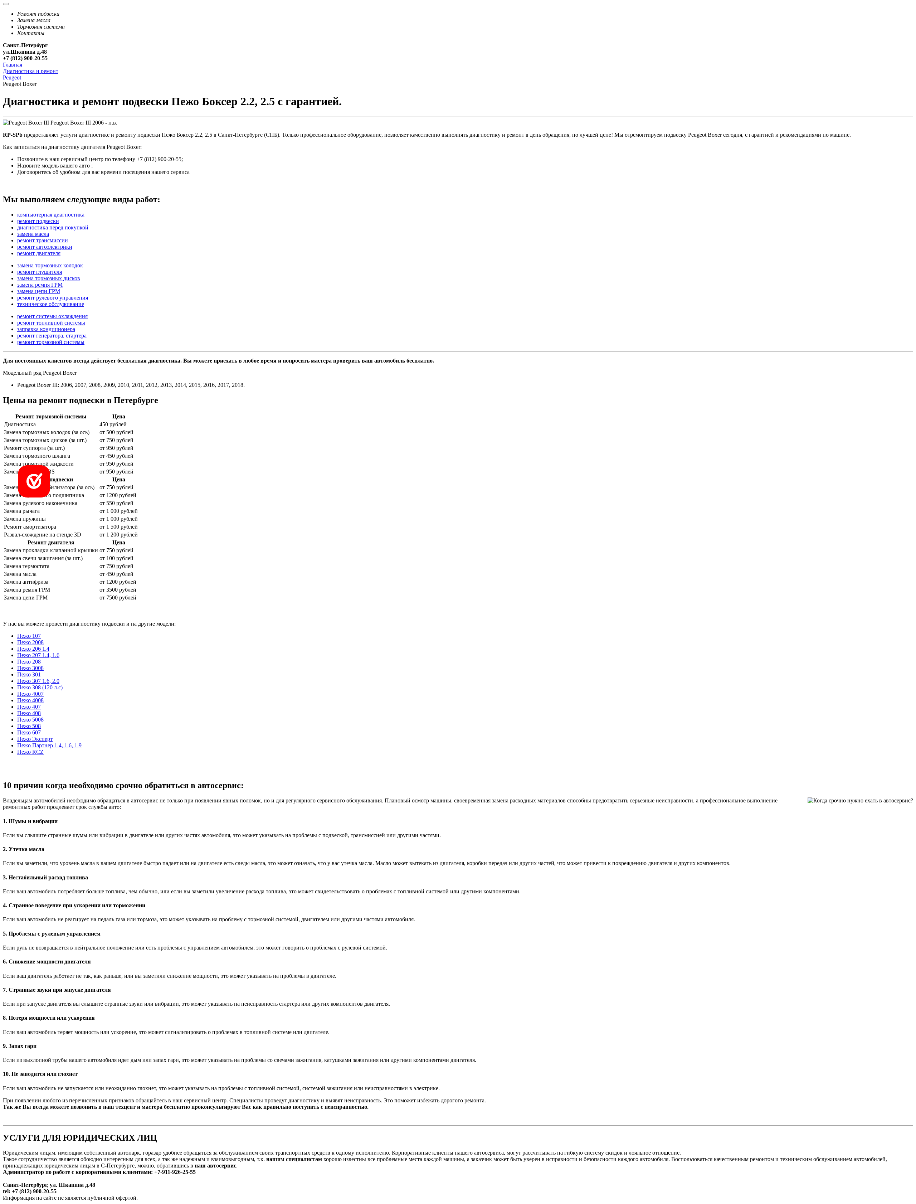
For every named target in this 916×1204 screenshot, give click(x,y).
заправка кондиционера (46, 329)
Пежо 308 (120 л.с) (40, 687)
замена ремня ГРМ (40, 285)
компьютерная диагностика (50, 215)
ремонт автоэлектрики (44, 247)
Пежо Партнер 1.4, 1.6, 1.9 (49, 745)
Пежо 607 (29, 732)
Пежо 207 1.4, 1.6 (38, 655)
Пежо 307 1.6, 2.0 (38, 681)
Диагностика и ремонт (30, 71)
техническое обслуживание (50, 304)
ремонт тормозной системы (50, 342)
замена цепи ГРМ (38, 291)
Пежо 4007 (30, 694)
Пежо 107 (29, 636)
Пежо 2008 (30, 642)
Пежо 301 (29, 674)
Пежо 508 (29, 726)
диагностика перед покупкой (52, 227)
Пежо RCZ (30, 752)
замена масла (33, 234)
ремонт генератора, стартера (52, 335)
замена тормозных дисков (48, 278)
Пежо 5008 (30, 720)
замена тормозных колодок (50, 265)
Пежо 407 (29, 707)
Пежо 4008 (30, 700)
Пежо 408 (29, 713)
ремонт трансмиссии (42, 240)
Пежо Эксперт (35, 739)
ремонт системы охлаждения (52, 316)
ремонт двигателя (38, 253)
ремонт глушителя (39, 272)
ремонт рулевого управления (52, 298)
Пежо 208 (29, 662)
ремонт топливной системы (51, 323)
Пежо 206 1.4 (33, 649)
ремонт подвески (38, 221)
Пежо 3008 (30, 668)
